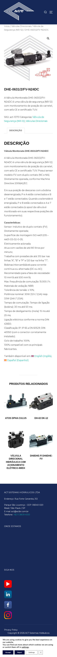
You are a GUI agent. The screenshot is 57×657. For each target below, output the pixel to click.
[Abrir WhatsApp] (50, 650)
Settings (31, 652)
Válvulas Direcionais (21, 26)
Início (7, 26)
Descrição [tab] (15, 130)
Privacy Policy (11, 630)
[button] (48, 38)
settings (25, 647)
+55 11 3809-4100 (21, 514)
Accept (8, 652)
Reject (19, 652)
